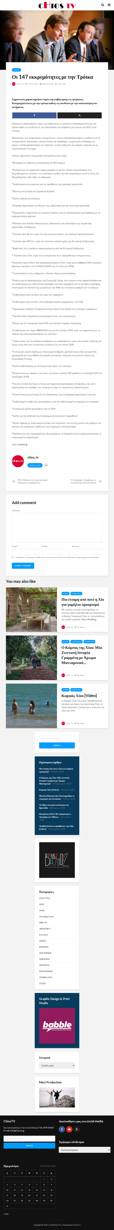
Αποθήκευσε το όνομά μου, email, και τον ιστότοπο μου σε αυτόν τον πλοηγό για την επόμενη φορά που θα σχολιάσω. (57, 557)
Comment (16, 510)
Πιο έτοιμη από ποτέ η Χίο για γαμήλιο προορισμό (82, 602)
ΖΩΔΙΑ (42, 941)
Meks (60, 1225)
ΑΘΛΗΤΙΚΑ (44, 928)
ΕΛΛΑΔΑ (16, 70)
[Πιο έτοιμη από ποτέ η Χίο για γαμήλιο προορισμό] (31, 609)
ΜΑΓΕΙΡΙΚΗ (45, 953)
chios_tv (19, 84)
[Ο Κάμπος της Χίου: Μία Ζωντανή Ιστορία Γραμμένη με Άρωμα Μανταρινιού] (31, 657)
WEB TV (43, 922)
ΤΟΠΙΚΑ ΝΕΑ (76, 594)
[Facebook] (62, 1129)
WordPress (76, 1225)
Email (45, 546)
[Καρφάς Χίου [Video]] (31, 705)
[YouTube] (69, 1129)
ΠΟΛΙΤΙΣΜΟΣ (76, 642)
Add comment (48, 84)
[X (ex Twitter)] (77, 1129)
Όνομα (15, 546)
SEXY (41, 904)
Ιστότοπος (75, 546)
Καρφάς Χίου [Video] (79, 695)
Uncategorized (46, 916)
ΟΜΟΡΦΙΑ (44, 959)
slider (65, 594)
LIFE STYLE (44, 898)
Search (57, 745)
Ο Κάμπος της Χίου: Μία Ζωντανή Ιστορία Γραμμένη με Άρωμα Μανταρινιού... (81, 655)
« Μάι (6, 1214)
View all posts (35, 465)
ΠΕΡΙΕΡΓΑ (44, 965)
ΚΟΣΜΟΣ (44, 947)
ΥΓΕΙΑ (42, 983)
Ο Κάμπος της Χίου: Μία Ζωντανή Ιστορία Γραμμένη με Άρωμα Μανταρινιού (54, 780)
